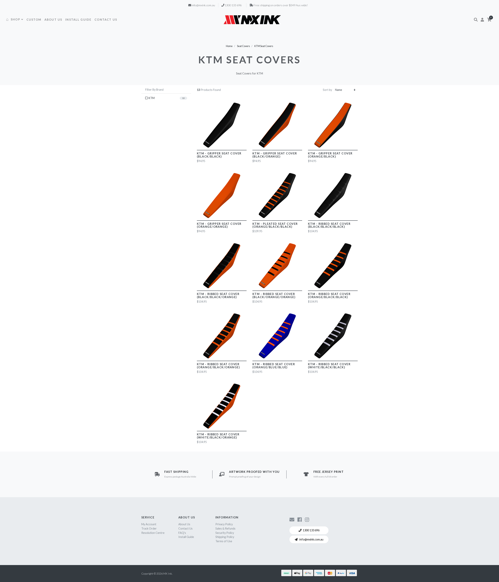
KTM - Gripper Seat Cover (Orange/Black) (330, 155)
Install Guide (186, 537)
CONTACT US (106, 19)
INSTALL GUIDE (78, 19)
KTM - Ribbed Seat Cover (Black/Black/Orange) (218, 295)
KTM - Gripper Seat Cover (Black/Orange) (274, 155)
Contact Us (185, 528)
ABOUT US (53, 19)
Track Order (149, 528)
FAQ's (182, 532)
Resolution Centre (153, 532)
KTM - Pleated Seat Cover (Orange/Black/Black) (275, 225)
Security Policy (224, 532)
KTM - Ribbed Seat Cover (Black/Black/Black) (329, 225)
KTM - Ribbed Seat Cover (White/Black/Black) (329, 365)
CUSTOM (34, 19)
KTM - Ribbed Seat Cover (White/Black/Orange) (218, 436)
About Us (184, 524)
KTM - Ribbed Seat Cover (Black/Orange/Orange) (274, 295)
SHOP (15, 19)
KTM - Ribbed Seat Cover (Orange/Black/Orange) (218, 365)
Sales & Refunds (225, 528)
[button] (476, 20)
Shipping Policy (224, 537)
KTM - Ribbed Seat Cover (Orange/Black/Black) (329, 295)
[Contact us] (291, 519)
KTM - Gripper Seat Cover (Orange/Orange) (219, 225)
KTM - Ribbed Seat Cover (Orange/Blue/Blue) (273, 365)
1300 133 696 (311, 530)
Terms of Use (223, 541)
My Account (148, 524)
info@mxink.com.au (311, 539)
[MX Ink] (252, 19)
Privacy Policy (224, 524)
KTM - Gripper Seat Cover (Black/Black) (219, 155)
